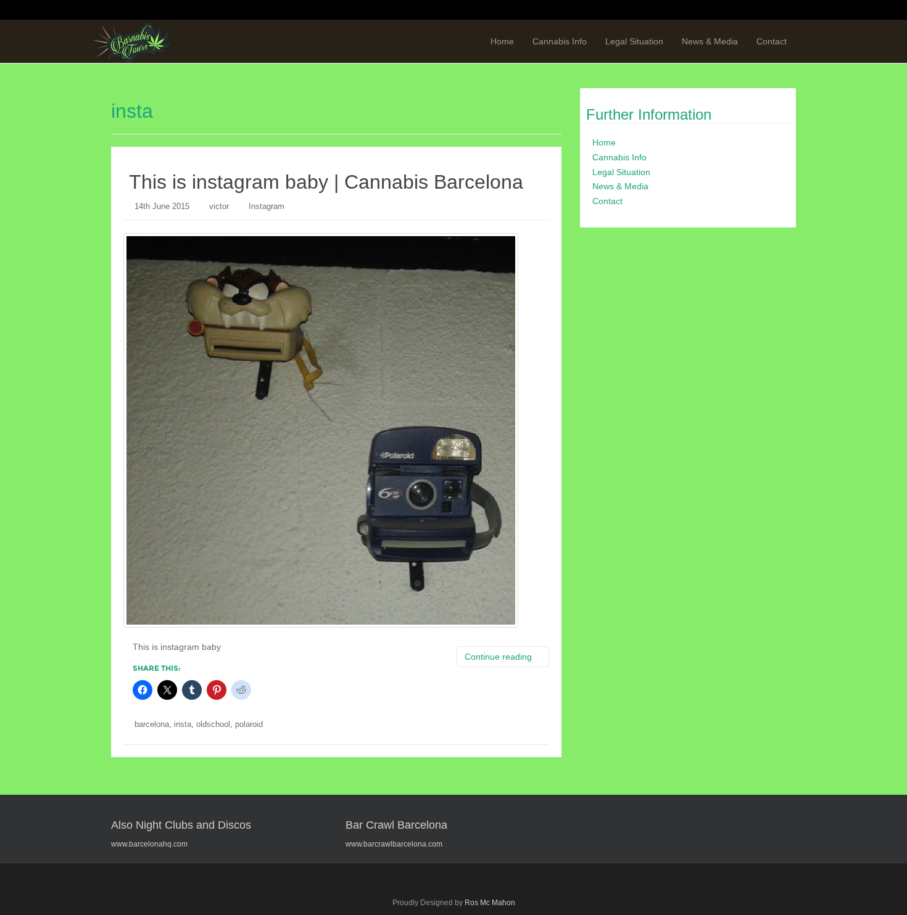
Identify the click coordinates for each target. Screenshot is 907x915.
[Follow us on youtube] (737, 10)
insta (182, 724)
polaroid (249, 724)
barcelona (152, 724)
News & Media (710, 41)
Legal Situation (634, 41)
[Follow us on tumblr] (761, 10)
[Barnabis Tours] (133, 42)
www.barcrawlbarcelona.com (394, 844)
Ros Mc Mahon (490, 902)
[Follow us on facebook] (667, 10)
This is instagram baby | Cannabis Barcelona (326, 182)
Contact (771, 41)
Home (502, 41)
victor (219, 206)
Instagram (266, 206)
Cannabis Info (559, 41)
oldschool (213, 724)
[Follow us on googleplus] (714, 10)
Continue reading (499, 657)
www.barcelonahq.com (149, 844)
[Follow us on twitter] (690, 10)
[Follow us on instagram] (784, 10)
